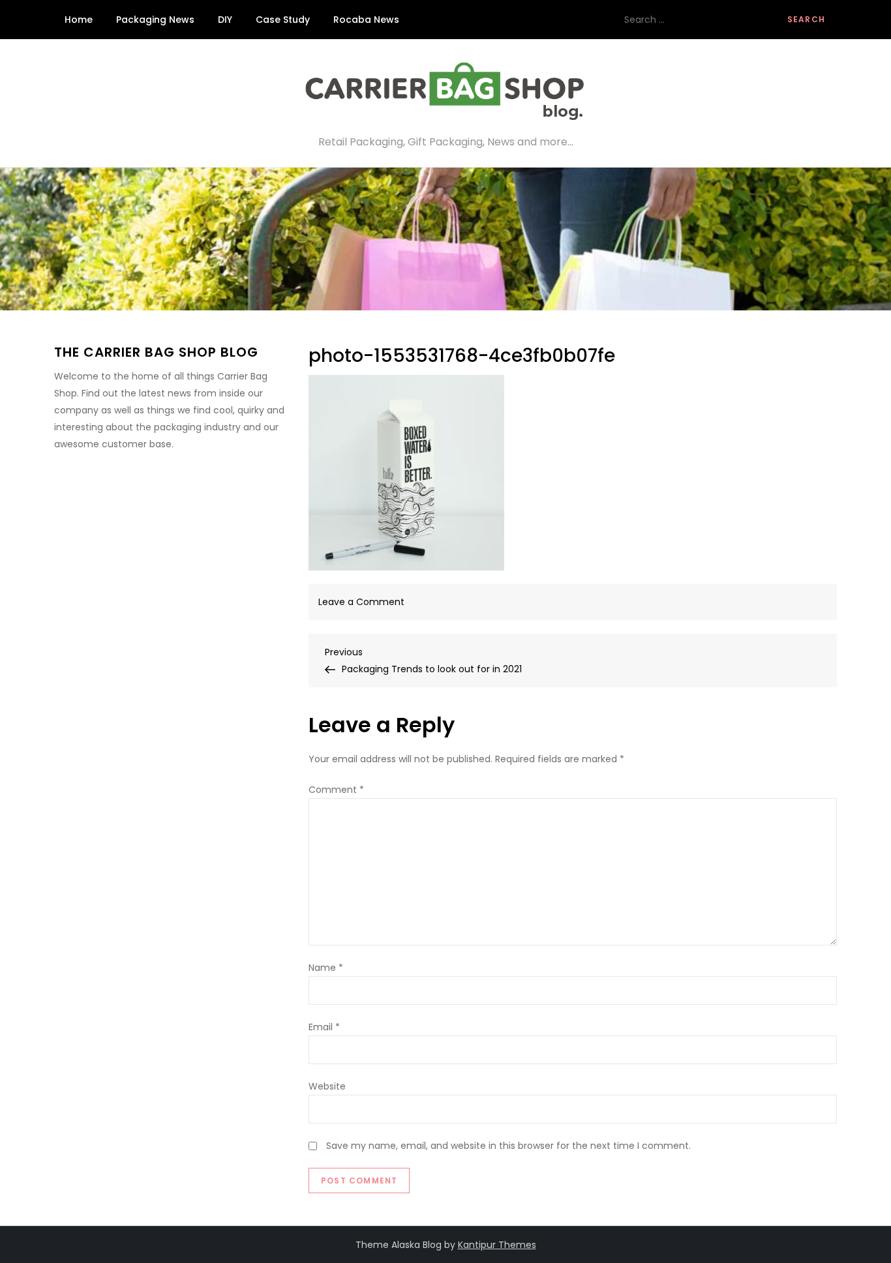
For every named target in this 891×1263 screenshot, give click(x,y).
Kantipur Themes (497, 1244)
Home (79, 19)
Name (326, 967)
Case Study (283, 19)
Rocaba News (366, 19)
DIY (225, 19)
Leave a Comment (361, 601)
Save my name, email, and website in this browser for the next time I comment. (508, 1145)
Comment (336, 789)
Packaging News (155, 19)
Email (324, 1026)
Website (327, 1086)
